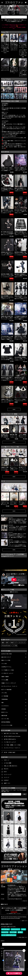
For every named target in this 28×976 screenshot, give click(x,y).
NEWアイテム (4, 712)
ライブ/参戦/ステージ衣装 (7, 670)
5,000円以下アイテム (6, 666)
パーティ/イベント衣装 (6, 725)
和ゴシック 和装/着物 (6, 689)
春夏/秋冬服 (4, 715)
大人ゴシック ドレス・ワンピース (9, 686)
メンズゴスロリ (5, 705)
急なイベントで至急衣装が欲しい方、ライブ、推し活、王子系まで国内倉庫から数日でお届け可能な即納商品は (13, 117)
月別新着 (3, 709)
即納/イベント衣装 (5, 660)
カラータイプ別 (5, 718)
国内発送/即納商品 (5, 722)
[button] (2, 9)
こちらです (8, 118)
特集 (2, 702)
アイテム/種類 (4, 679)
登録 (24, 794)
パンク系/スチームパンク (7, 673)
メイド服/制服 (4, 696)
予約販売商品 (4, 699)
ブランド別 (4, 692)
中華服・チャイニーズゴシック (8, 683)
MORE (14, 549)
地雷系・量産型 (5, 676)
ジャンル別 (4, 663)
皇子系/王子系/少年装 (6, 653)
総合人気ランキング (6, 657)
